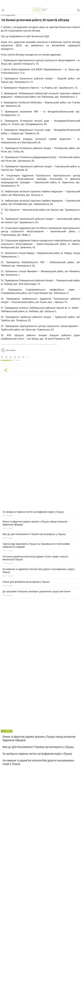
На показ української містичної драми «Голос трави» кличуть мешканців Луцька (35, 558)
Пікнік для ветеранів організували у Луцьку (26, 581)
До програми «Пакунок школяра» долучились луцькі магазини (36, 591)
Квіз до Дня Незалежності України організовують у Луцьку (34, 534)
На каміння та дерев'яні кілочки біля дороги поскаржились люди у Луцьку (39, 571)
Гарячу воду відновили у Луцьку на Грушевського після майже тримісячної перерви (36, 545)
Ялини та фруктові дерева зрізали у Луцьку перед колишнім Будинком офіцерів (35, 523)
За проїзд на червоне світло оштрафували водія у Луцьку (33, 511)
